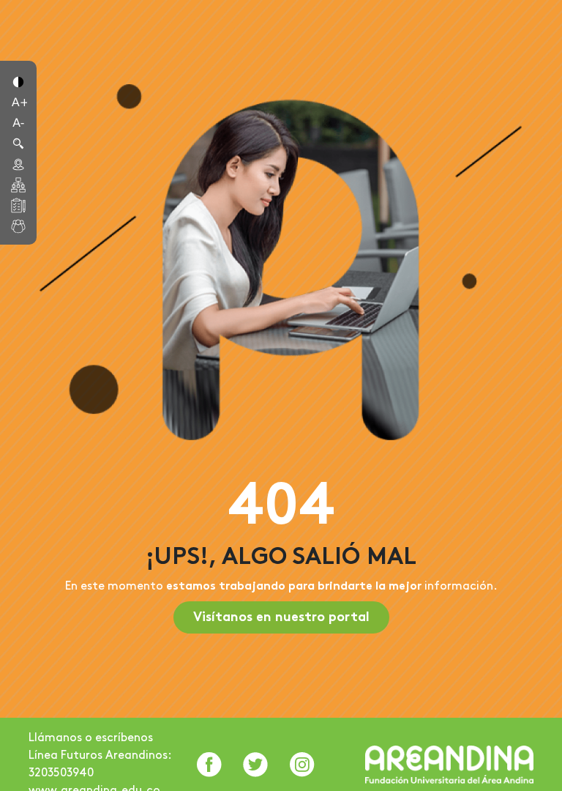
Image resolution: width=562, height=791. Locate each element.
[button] (18, 80)
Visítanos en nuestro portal (281, 618)
